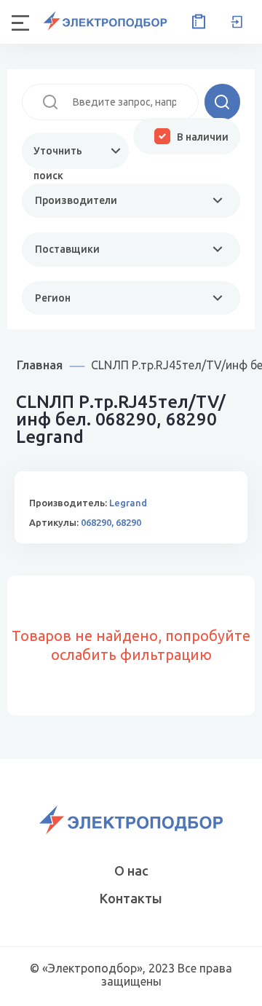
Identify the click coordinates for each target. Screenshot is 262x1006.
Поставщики (67, 249)
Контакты (131, 898)
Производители (76, 200)
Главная (40, 365)
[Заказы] (195, 21)
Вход (236, 22)
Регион (53, 298)
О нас (131, 870)
